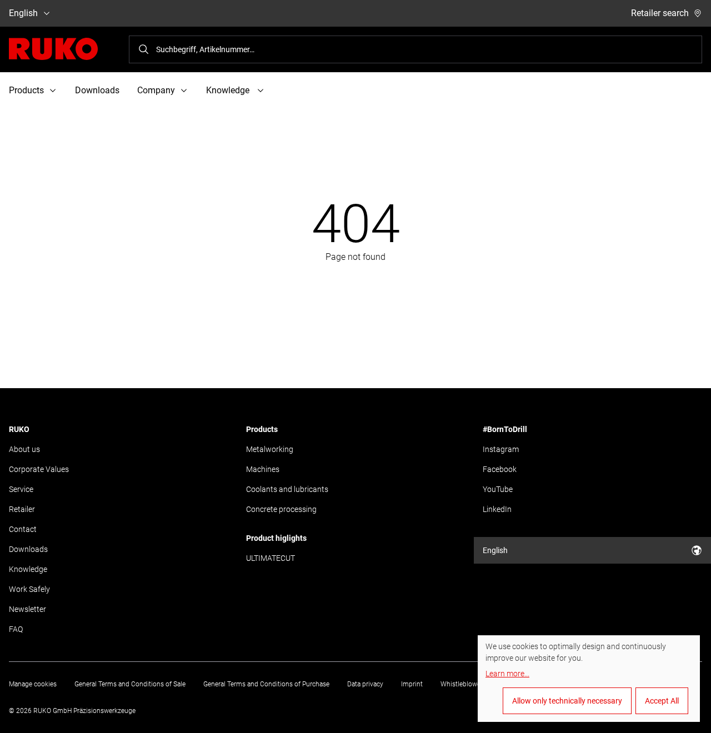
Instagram (501, 449)
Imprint (412, 684)
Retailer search (660, 13)
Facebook (500, 469)
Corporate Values (39, 469)
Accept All (662, 700)
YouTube (498, 489)
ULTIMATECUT (270, 558)
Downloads (97, 90)
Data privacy (365, 684)
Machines (262, 469)
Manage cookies (33, 684)
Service (21, 489)
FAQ (16, 629)
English (23, 13)
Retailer (22, 509)
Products (262, 429)
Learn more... (507, 673)
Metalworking (269, 449)
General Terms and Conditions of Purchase (266, 684)
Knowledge (28, 569)
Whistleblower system (473, 684)
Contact (23, 529)
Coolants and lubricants (287, 489)
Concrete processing (281, 509)
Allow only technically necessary (567, 700)
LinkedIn (497, 509)
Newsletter (27, 609)
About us (24, 449)
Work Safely (29, 589)
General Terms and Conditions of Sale (130, 684)
